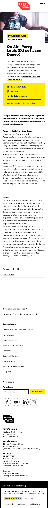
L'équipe (7, 372)
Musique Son (15, 39)
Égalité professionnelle (13, 366)
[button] (42, 6)
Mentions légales (11, 473)
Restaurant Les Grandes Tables (18, 329)
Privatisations (9, 335)
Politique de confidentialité (15, 476)
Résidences (8, 351)
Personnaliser (10, 504)
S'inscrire (37, 392)
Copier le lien (8, 275)
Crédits (6, 471)
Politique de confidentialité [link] (29, 504)
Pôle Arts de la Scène (13, 345)
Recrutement (9, 361)
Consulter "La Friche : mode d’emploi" (21, 314)
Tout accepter (13, 498)
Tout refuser (29, 498)
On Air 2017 (29, 62)
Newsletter (8, 387)
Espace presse (10, 340)
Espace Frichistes (11, 356)
